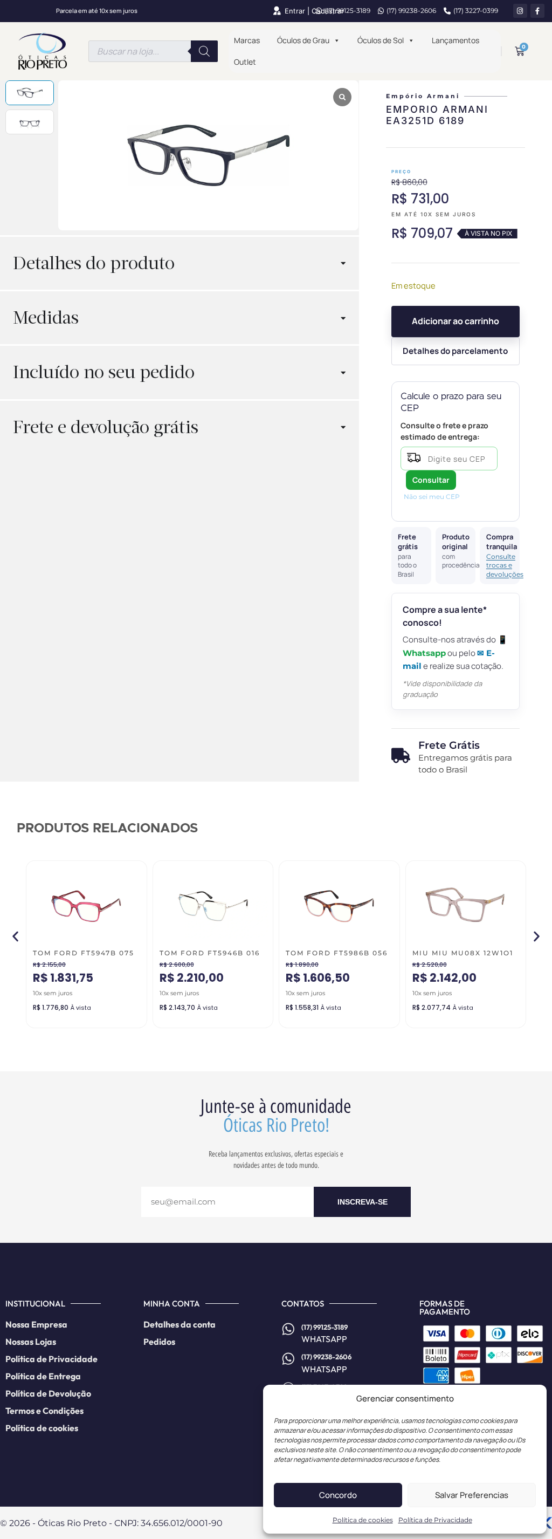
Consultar (431, 480)
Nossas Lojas (30, 1341)
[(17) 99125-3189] (288, 1329)
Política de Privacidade (435, 1520)
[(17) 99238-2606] (288, 1359)
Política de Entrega (43, 1376)
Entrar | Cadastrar (314, 11)
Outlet (245, 62)
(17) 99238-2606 (411, 10)
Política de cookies (363, 1520)
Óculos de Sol (380, 40)
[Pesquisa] (204, 51)
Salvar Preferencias (471, 1495)
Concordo (338, 1495)
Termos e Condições (44, 1410)
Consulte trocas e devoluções (499, 565)
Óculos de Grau (303, 40)
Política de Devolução (48, 1393)
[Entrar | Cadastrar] (276, 11)
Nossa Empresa (36, 1324)
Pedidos (159, 1341)
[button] (15, 936)
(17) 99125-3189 (347, 10)
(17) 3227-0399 (475, 10)
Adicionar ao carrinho (455, 321)
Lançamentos (455, 40)
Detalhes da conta (179, 1324)
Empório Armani (423, 96)
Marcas (247, 40)
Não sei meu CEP (432, 497)
